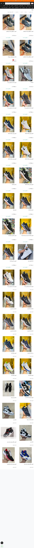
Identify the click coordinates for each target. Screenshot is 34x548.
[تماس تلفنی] (2, 543)
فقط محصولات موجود (10, 12)
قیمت (21, 12)
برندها (26, 12)
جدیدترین (30, 12)
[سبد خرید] (1, 3)
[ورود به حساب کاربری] (3, 3)
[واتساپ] (2, 546)
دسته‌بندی (17, 12)
